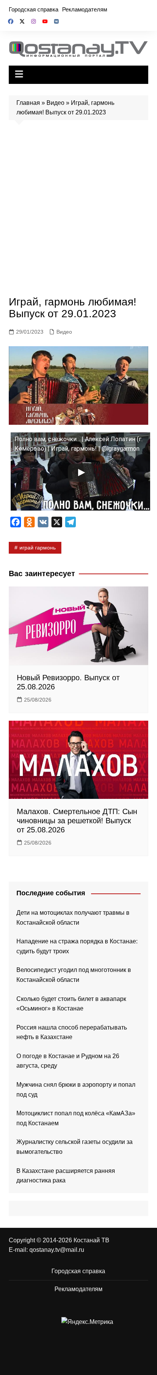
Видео (55, 103)
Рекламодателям (84, 9)
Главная (28, 103)
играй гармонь (37, 548)
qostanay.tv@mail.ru (56, 1249)
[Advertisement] (78, 210)
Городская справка (33, 9)
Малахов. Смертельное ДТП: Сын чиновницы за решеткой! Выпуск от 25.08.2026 (77, 820)
